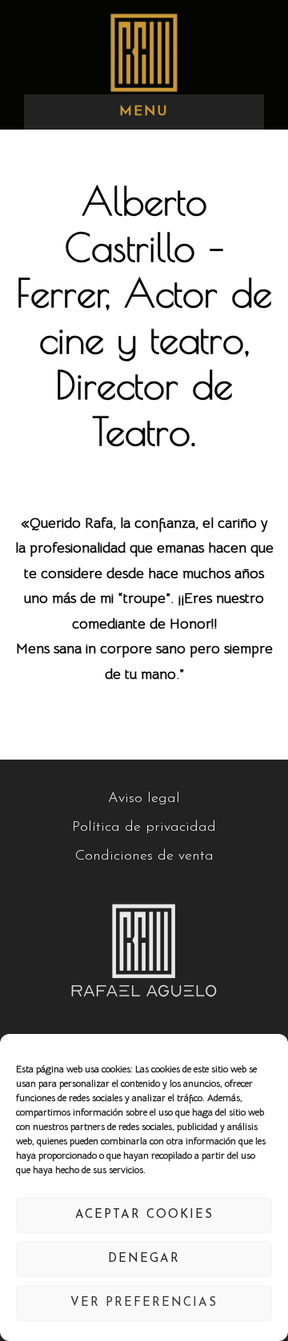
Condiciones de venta (144, 856)
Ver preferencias (144, 1303)
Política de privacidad (144, 827)
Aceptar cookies (144, 1215)
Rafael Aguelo (144, 52)
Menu (144, 111)
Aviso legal (144, 799)
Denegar (144, 1259)
